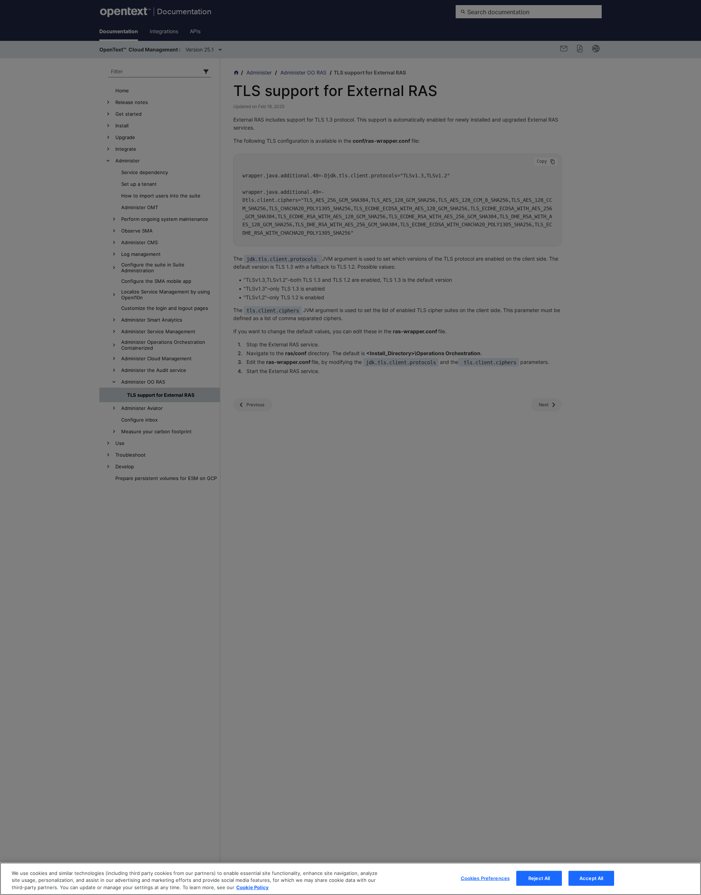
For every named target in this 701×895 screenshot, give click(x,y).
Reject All (539, 878)
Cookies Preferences (485, 878)
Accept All (591, 878)
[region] (350, 879)
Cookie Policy (252, 887)
